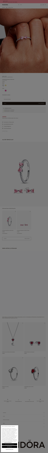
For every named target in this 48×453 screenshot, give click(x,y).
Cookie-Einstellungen (9, 449)
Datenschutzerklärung (8, 442)
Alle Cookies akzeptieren (9, 444)
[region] (9, 438)
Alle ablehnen (9, 446)
